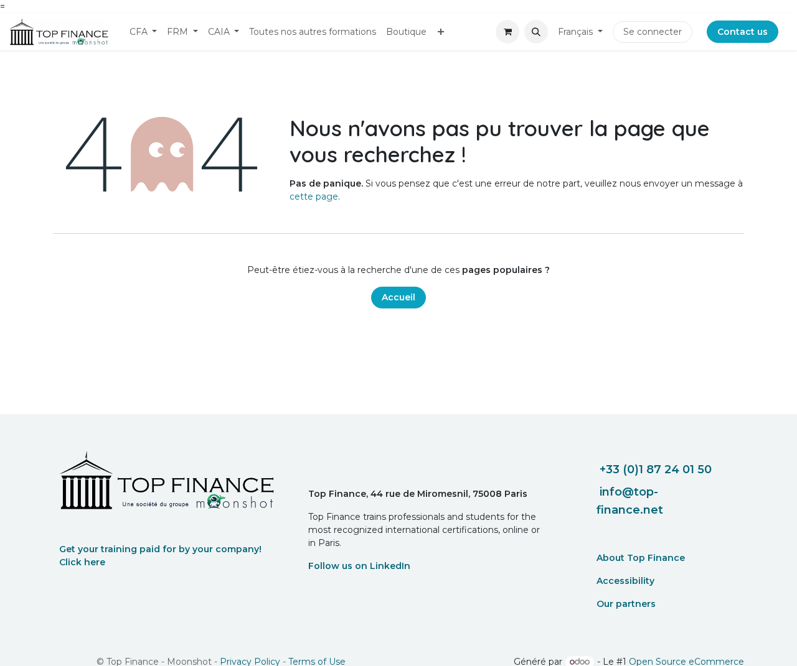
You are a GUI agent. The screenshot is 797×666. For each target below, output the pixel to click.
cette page (314, 196)
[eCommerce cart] (507, 32)
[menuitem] (144, 32)
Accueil (398, 297)
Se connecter (652, 31)
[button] (536, 32)
